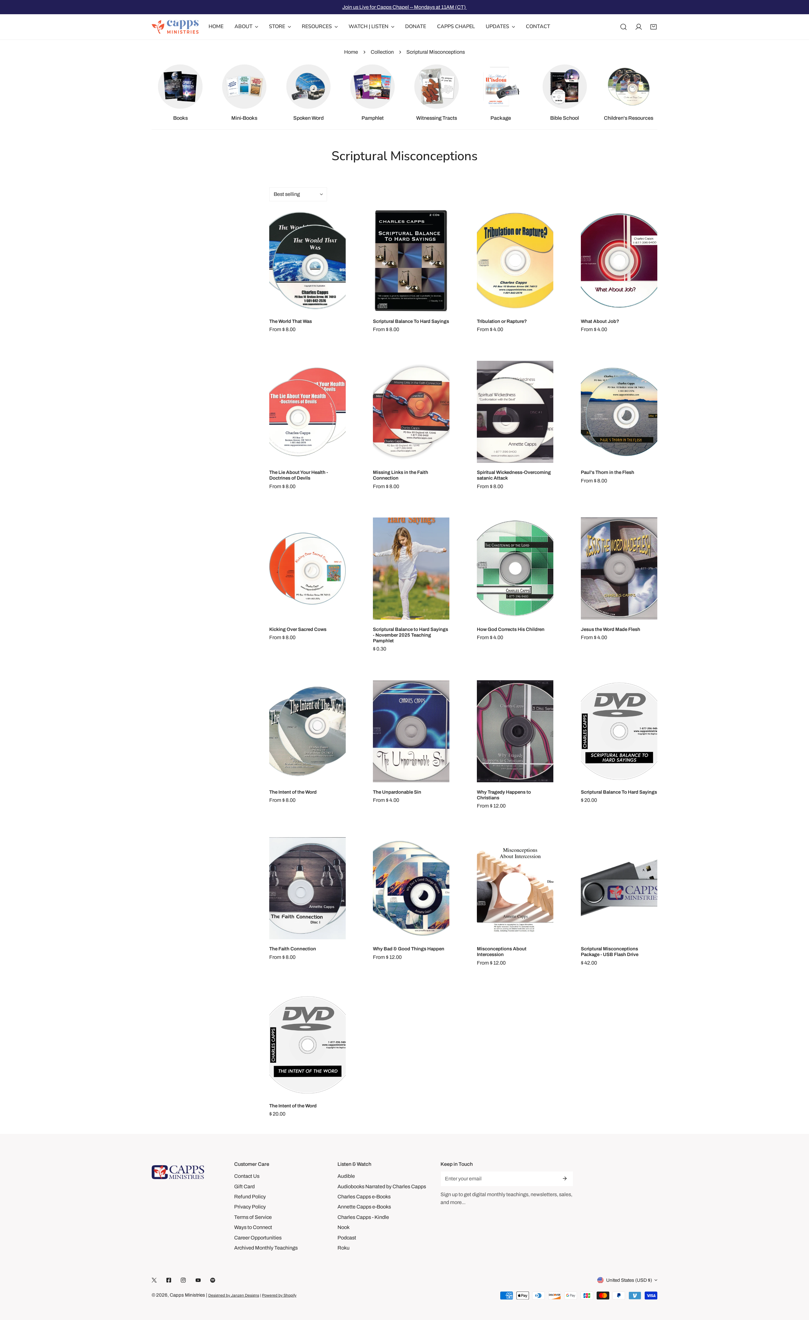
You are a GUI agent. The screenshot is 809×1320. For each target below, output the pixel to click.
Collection (382, 52)
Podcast (347, 1237)
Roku (344, 1247)
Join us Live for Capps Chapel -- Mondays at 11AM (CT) (404, 7)
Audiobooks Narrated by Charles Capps (382, 1186)
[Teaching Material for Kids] (628, 86)
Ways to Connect (253, 1227)
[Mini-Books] (244, 86)
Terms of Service (253, 1217)
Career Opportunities (258, 1237)
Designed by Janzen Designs (233, 1295)
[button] (653, 26)
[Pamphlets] (372, 86)
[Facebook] (168, 1280)
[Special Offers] (500, 86)
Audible (346, 1176)
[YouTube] (198, 1280)
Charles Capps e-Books (364, 1196)
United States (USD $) (629, 1280)
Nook (344, 1227)
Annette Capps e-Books (364, 1206)
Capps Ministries (187, 1295)
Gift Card (244, 1186)
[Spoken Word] (308, 86)
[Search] (623, 26)
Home (351, 52)
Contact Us (246, 1176)
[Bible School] (565, 86)
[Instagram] (183, 1280)
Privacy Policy (250, 1206)
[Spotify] (212, 1280)
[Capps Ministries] (175, 27)
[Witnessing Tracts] (436, 86)
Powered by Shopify (279, 1295)
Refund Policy (250, 1196)
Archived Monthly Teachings (266, 1247)
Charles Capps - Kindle (363, 1217)
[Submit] (565, 1178)
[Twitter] (154, 1280)
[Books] (180, 86)
